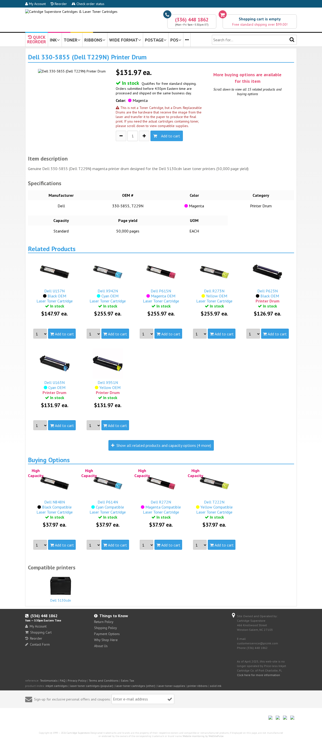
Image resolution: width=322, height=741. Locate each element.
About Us (101, 646)
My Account (37, 4)
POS (174, 40)
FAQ (62, 680)
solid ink (215, 686)
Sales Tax (127, 680)
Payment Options (107, 634)
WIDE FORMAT (123, 40)
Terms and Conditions (103, 680)
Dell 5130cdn (60, 600)
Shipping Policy (105, 628)
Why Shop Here (106, 640)
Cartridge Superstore (78, 732)
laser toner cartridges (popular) (91, 686)
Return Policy (103, 621)
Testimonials (49, 680)
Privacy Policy (77, 680)
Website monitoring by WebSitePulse (203, 736)
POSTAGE (154, 40)
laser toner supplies (171, 686)
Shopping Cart (41, 632)
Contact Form (40, 644)
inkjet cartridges (57, 686)
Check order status (89, 4)
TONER (70, 40)
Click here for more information (258, 675)
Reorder (60, 4)
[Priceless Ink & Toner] (71, 11)
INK (53, 40)
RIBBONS (93, 40)
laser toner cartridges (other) (135, 686)
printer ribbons (197, 686)
